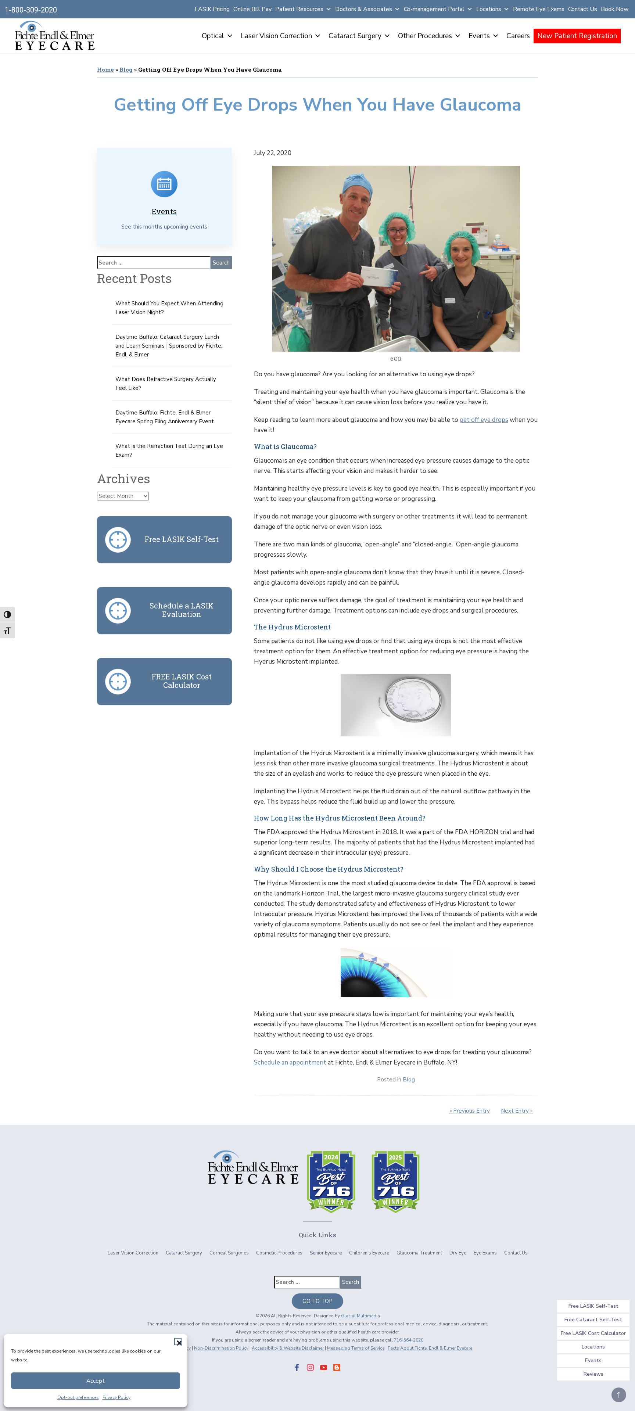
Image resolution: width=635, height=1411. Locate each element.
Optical (213, 36)
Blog (126, 69)
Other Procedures (425, 36)
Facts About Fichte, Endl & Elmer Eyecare (430, 1348)
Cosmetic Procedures (279, 1253)
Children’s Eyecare (369, 1253)
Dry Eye (457, 1253)
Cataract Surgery (355, 36)
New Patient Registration (577, 36)
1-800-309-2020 (31, 10)
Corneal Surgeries (229, 1253)
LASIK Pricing (212, 9)
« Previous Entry (469, 1110)
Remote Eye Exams (538, 9)
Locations (488, 9)
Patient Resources (299, 9)
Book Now (614, 9)
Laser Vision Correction (276, 36)
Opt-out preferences (78, 1397)
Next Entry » (516, 1110)
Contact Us (582, 9)
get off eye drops (484, 420)
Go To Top (317, 1301)
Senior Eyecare (326, 1253)
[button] (178, 1341)
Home (105, 69)
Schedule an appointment (290, 1062)
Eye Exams (485, 1253)
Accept (95, 1381)
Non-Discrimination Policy (221, 1348)
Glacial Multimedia (360, 1316)
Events (479, 36)
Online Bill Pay (252, 9)
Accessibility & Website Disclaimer (288, 1348)
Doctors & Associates (363, 9)
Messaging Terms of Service (355, 1348)
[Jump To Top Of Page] (618, 1394)
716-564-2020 (408, 1340)
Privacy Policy (116, 1397)
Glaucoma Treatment (419, 1253)
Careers (518, 36)
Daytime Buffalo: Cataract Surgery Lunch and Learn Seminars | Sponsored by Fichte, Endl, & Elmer (168, 345)
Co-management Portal (434, 9)
